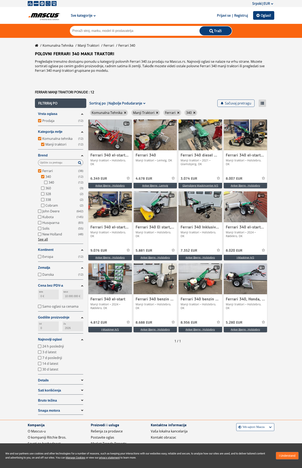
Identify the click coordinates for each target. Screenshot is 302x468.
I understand (287, 455)
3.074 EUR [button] (189, 179)
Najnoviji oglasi (50, 339)
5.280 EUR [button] (234, 322)
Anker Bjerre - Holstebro (110, 185)
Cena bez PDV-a (50, 285)
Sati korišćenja (49, 390)
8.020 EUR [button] (234, 251)
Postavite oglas (102, 437)
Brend (43, 155)
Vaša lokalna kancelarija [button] (169, 431)
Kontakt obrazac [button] (163, 437)
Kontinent (45, 249)
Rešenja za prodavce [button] (107, 431)
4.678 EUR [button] (144, 179)
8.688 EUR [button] (144, 322)
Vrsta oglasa (47, 114)
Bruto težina (47, 400)
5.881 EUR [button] (144, 251)
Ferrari (109, 45)
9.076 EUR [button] (98, 251)
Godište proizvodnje (53, 317)
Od (40, 324)
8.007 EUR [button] (234, 179)
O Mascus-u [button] (37, 431)
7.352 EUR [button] (189, 251)
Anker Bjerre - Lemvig (155, 185)
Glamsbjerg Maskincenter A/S (200, 185)
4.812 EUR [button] (98, 322)
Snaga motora (49, 410)
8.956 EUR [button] (189, 322)
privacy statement (109, 457)
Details (43, 380)
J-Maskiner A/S (245, 257)
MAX (65, 292)
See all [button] (43, 239)
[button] (60, 103)
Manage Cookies (75, 457)
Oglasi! (266, 15)
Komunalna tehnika (58, 45)
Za (64, 324)
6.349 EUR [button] (98, 179)
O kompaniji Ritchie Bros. (47, 437)
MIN (41, 292)
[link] (110, 134)
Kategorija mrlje (50, 131)
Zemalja (44, 267)
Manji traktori (88, 45)
